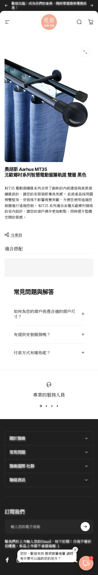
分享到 (16, 235)
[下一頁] (92, 5)
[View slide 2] (46, 406)
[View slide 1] (41, 406)
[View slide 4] (57, 406)
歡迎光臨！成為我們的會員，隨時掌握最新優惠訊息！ (49, 5)
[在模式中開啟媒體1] (85, 52)
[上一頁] (6, 5)
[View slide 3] (51, 406)
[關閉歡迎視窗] (75, 549)
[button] (86, 563)
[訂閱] (85, 526)
